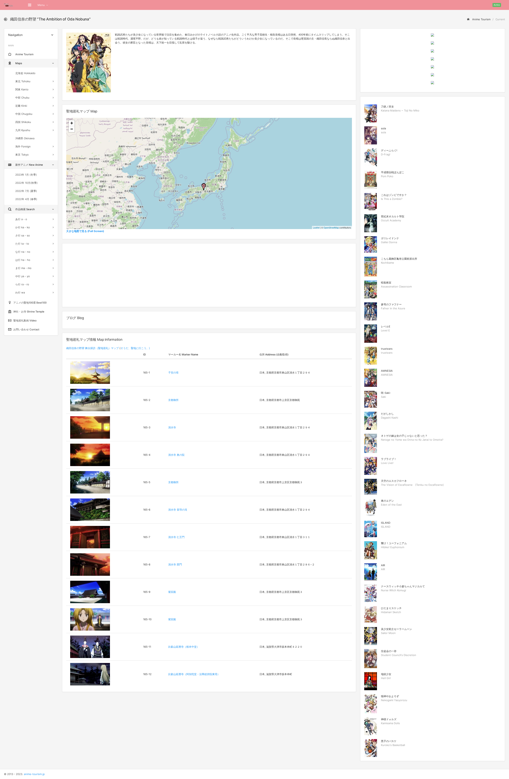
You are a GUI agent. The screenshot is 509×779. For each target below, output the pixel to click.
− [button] (71, 129)
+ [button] (71, 123)
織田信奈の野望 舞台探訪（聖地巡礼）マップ (92, 348)
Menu (41, 5)
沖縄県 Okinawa (24, 138)
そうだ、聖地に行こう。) (135, 348)
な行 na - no (22, 251)
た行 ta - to (22, 243)
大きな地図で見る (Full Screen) (85, 231)
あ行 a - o (21, 219)
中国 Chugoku (23, 113)
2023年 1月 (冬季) (26, 174)
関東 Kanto (21, 89)
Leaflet (316, 227)
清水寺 (172, 427)
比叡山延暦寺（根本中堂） (183, 646)
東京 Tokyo (22, 154)
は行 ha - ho (22, 259)
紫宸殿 (172, 591)
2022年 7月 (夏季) (26, 191)
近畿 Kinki (21, 105)
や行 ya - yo (22, 276)
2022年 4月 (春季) (26, 199)
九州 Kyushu (22, 130)
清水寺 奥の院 (176, 454)
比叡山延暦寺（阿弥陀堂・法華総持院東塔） (194, 674)
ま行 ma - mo (23, 268)
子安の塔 (173, 372)
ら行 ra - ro (22, 284)
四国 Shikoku (23, 122)
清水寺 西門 (175, 564)
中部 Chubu (22, 97)
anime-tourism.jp (34, 774)
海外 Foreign (23, 146)
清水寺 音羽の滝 (177, 509)
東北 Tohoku (22, 81)
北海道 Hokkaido (25, 73)
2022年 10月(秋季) (26, 182)
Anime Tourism (481, 19)
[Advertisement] (209, 275)
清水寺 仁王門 (176, 537)
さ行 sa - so (22, 235)
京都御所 (173, 400)
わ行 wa (20, 292)
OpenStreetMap (331, 227)
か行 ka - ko (22, 227)
